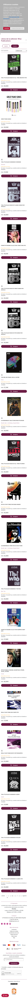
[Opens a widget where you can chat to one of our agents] (5, 995)
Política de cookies (14, 931)
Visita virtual (14, 936)
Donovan (3, 164)
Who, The (3, 591)
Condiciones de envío (14, 932)
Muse (2, 379)
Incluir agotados (4, 50)
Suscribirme (14, 963)
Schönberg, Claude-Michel (13, 423)
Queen (2, 796)
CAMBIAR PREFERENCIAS (17, 28)
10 (7, 897)
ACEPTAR (6, 28)
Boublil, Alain (4, 423)
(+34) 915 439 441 (14, 919)
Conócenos (14, 929)
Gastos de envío (14, 934)
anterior (3, 895)
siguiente (24, 895)
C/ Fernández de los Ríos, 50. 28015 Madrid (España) (14, 917)
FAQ (14, 937)
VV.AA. (2, 673)
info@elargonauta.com (14, 921)
